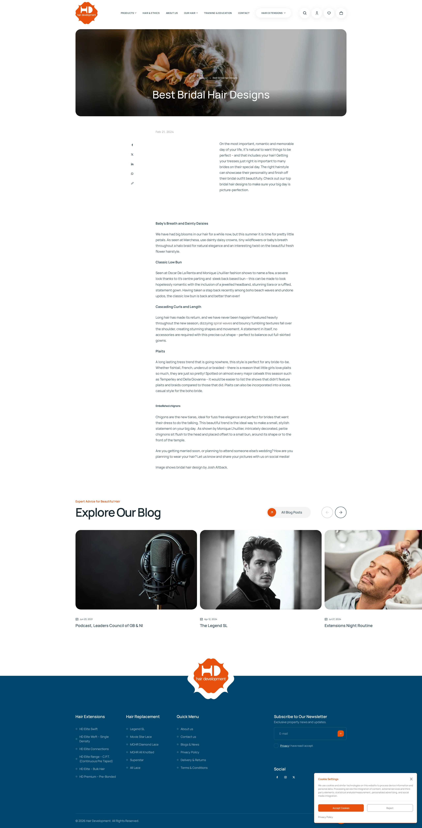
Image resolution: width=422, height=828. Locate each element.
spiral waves (222, 323)
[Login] (317, 13)
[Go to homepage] (86, 13)
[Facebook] (277, 777)
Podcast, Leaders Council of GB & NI (109, 625)
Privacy (284, 746)
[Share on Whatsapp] (132, 174)
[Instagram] (285, 777)
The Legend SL (213, 625)
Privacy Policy (325, 817)
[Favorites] (329, 13)
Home (187, 77)
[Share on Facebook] (132, 145)
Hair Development (98, 821)
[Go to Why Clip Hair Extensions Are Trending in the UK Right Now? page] (136, 569)
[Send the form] (341, 733)
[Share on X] (132, 154)
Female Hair (202, 77)
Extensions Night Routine (349, 625)
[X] (293, 777)
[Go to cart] (341, 13)
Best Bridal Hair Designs (225, 77)
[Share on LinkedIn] (132, 164)
